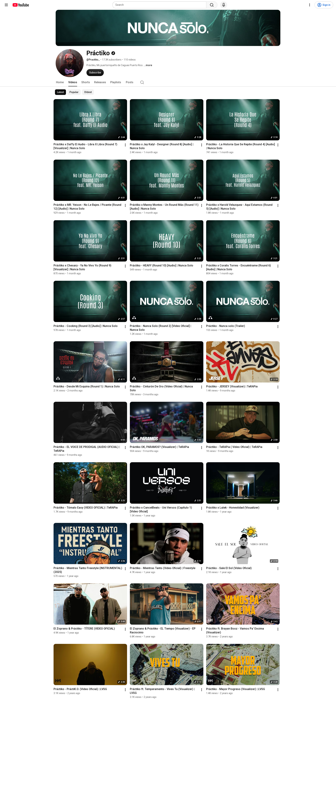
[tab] (60, 82)
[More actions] (125, 144)
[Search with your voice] (223, 4)
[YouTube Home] (20, 5)
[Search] (211, 4)
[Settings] (309, 5)
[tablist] (168, 82)
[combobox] (160, 5)
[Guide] (6, 5)
